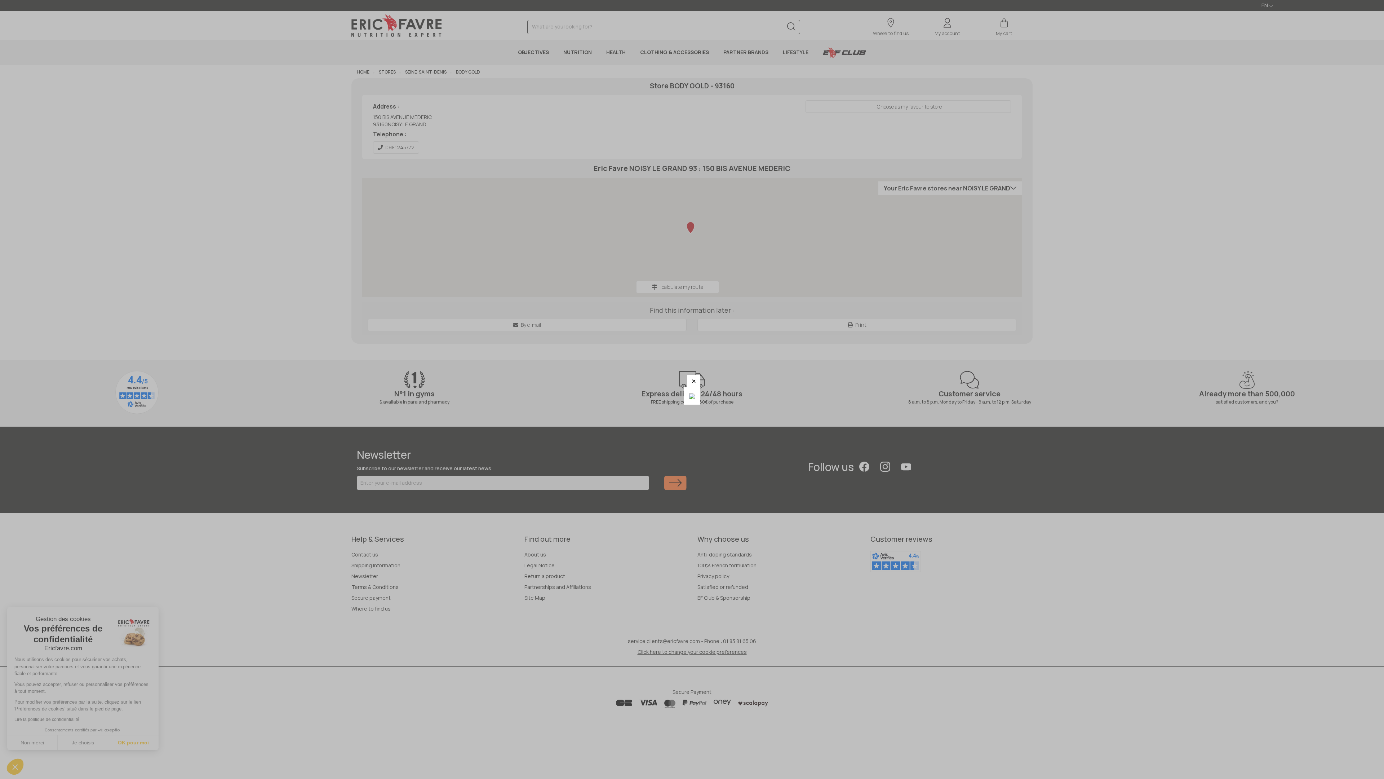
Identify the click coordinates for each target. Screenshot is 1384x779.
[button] (693, 381)
